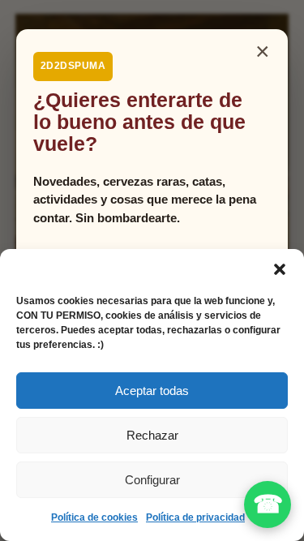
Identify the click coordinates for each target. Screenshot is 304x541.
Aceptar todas (152, 390)
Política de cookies (94, 517)
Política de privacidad (195, 517)
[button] (280, 269)
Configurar (152, 480)
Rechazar (152, 435)
